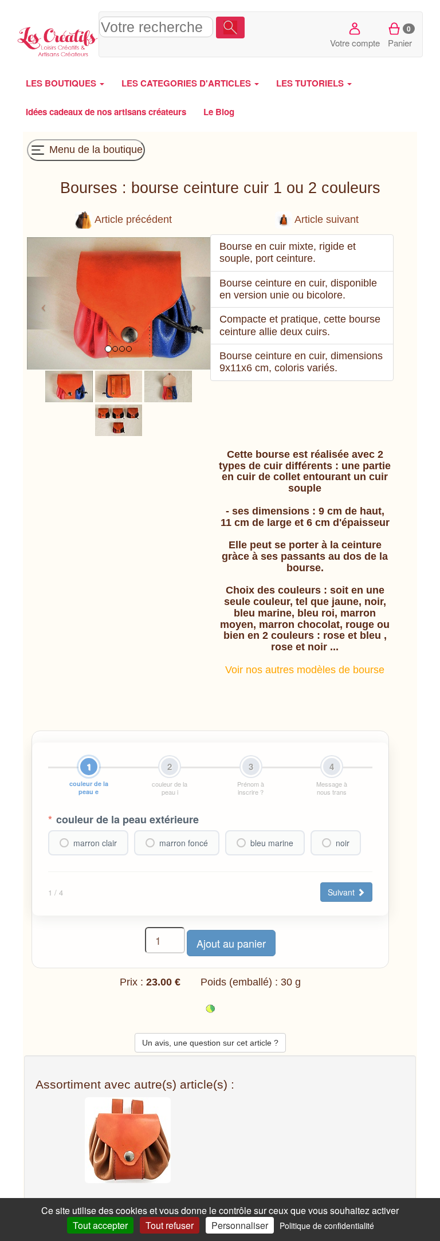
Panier (400, 36)
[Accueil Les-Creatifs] (58, 40)
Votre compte (355, 43)
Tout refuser (170, 1225)
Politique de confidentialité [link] (327, 1225)
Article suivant (325, 219)
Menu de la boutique (94, 149)
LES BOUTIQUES (62, 83)
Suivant (342, 892)
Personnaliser (239, 1225)
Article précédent (132, 219)
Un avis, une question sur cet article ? (210, 1042)
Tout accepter (100, 1225)
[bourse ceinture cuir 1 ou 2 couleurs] (69, 385)
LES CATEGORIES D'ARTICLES (187, 83)
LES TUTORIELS (311, 83)
